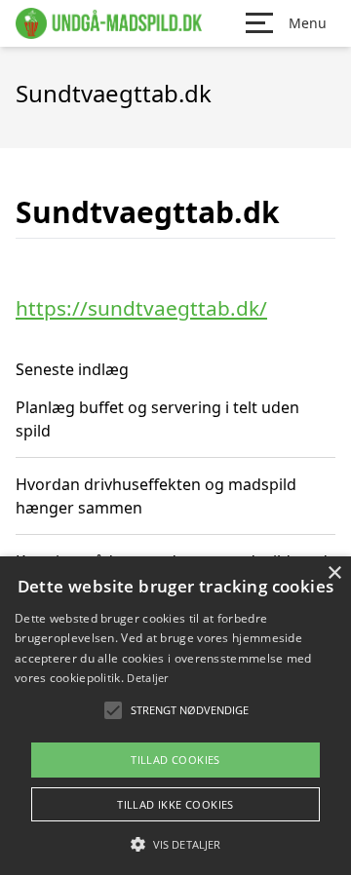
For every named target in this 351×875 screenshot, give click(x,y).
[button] (175, 844)
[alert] (175, 715)
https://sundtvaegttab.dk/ (141, 308)
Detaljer (147, 677)
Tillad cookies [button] (175, 759)
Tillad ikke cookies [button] (175, 804)
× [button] (334, 573)
